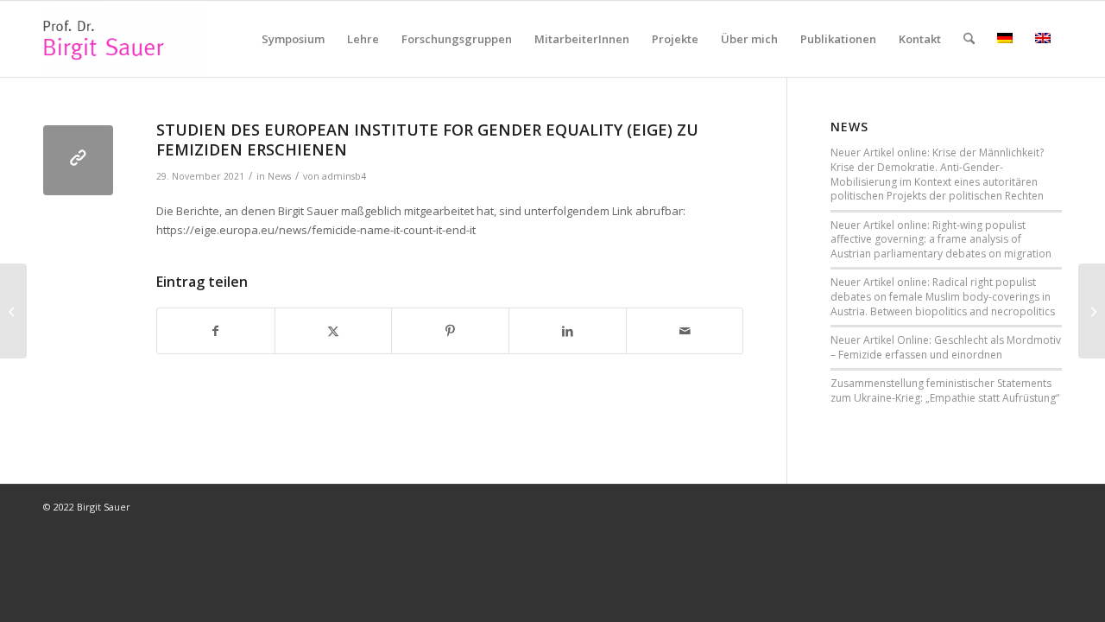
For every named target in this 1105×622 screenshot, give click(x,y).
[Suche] (969, 39)
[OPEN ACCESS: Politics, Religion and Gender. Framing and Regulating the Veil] (13, 311)
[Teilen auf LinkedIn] (567, 330)
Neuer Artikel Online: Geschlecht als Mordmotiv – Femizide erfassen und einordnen (945, 347)
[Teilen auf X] (333, 330)
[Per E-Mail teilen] (685, 330)
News (279, 176)
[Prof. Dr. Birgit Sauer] (125, 39)
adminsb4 (344, 176)
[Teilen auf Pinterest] (450, 330)
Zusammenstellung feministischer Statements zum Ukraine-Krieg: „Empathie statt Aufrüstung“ (944, 390)
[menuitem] (293, 39)
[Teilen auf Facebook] (216, 330)
